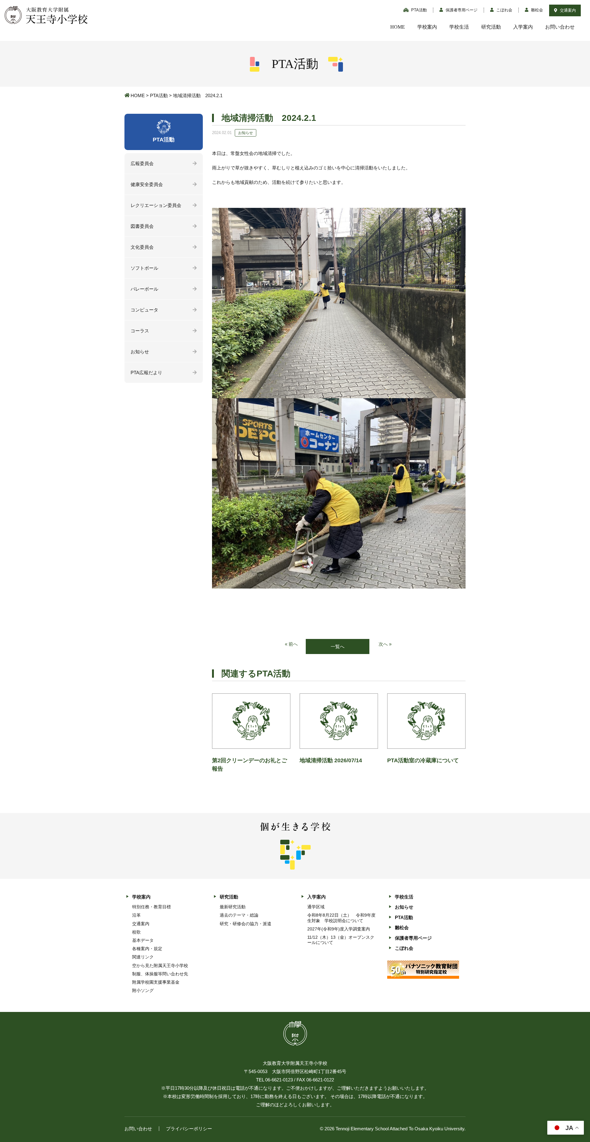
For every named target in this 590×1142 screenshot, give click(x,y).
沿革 (136, 915)
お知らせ (140, 351)
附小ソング (143, 990)
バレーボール (144, 288)
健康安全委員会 (147, 184)
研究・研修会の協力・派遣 (245, 923)
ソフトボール (144, 268)
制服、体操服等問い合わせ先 (160, 973)
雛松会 (536, 10)
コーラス (140, 330)
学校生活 (459, 27)
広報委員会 (142, 163)
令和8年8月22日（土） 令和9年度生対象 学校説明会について (341, 918)
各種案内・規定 (147, 948)
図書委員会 (142, 226)
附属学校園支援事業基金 (155, 982)
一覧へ (337, 646)
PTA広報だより (146, 372)
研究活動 (491, 27)
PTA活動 (418, 10)
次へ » (385, 644)
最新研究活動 (233, 906)
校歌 (136, 932)
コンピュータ (144, 309)
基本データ (143, 940)
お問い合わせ (560, 27)
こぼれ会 (503, 10)
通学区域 (315, 906)
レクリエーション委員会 (156, 205)
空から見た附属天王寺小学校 (160, 965)
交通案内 (567, 10)
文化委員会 (142, 247)
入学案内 (523, 27)
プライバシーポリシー (189, 1128)
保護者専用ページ (461, 10)
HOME (397, 27)
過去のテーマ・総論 (239, 915)
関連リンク (143, 956)
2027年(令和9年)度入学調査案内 (338, 928)
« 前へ (291, 644)
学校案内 (427, 27)
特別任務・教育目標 (151, 906)
